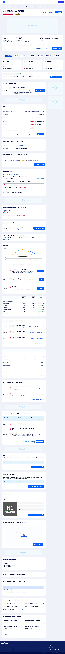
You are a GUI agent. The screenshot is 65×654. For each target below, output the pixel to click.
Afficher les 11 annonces (29, 441)
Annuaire (13, 648)
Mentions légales (38, 48)
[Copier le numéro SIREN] (9, 38)
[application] (24, 254)
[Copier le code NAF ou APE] (29, 41)
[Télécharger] (43, 388)
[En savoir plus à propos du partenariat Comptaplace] (22, 609)
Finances (49, 55)
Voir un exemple (20, 93)
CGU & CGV (40, 652)
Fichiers (13, 646)
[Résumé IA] (36, 388)
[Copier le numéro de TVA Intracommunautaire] (11, 45)
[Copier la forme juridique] (32, 45)
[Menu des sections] (3, 56)
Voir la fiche (41, 213)
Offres (26, 1)
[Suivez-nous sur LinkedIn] (50, 649)
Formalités (20, 1)
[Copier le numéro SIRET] (12, 41)
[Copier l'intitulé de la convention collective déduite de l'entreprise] (43, 111)
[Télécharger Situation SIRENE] (43, 125)
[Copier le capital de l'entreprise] (43, 115)
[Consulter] (39, 388)
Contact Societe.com (34, 645)
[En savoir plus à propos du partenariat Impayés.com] (43, 603)
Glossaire (32, 646)
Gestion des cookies (46, 652)
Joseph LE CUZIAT (9, 592)
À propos (36, 652)
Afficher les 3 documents (38, 343)
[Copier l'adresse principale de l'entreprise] (61, 38)
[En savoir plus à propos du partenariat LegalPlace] (22, 603)
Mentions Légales (61, 652)
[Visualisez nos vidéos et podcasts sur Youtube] (56, 649)
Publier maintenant (39, 441)
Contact (23, 55)
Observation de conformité (10, 210)
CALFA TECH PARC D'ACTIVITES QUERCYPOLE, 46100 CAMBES (51, 38)
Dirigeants (41, 55)
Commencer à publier (40, 419)
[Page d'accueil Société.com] (3, 2)
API (13, 650)
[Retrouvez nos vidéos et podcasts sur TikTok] (58, 649)
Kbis (17, 55)
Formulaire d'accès (6, 239)
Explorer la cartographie (38, 544)
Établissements (32, 55)
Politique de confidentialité (54, 652)
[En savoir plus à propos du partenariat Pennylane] (43, 606)
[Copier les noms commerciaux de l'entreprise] (43, 118)
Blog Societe (51, 645)
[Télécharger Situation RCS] (43, 121)
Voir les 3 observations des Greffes (9, 130)
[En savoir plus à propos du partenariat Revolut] (22, 606)
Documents (57, 55)
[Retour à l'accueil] (4, 643)
